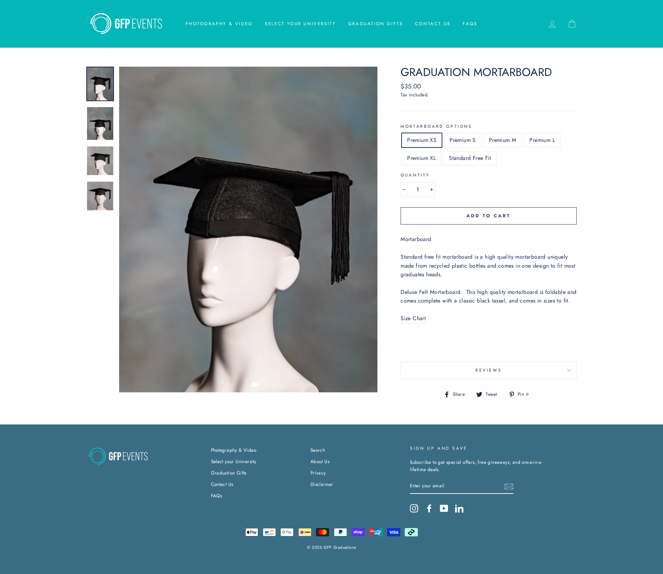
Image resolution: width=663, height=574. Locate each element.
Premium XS (421, 140)
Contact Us (433, 23)
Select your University (300, 23)
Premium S (463, 140)
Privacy (318, 472)
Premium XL (421, 158)
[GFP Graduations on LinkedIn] (459, 508)
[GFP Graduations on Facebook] (429, 508)
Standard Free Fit (470, 158)
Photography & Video (218, 23)
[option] (248, 229)
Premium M (503, 140)
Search (317, 450)
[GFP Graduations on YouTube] (444, 508)
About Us (319, 461)
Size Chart (413, 318)
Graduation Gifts (375, 23)
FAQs (470, 23)
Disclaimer (321, 484)
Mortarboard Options (436, 126)
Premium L (542, 140)
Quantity (415, 175)
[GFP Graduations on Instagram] (414, 508)
